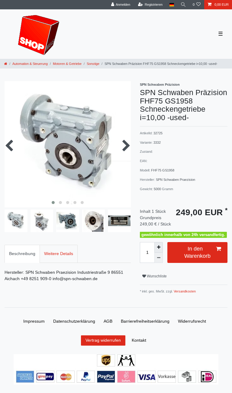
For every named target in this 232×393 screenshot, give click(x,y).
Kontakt (139, 340)
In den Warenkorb (197, 252)
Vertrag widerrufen (103, 340)
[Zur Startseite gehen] (5, 64)
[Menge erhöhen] (158, 247)
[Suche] (183, 4)
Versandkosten (184, 291)
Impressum (34, 321)
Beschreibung (22, 253)
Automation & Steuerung (30, 64)
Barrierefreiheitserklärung (145, 321)
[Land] (171, 4)
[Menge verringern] (158, 258)
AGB (108, 321)
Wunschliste (156, 276)
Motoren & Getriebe (67, 64)
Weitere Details (58, 253)
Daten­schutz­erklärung (74, 321)
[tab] (22, 254)
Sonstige (93, 64)
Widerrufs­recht (192, 321)
